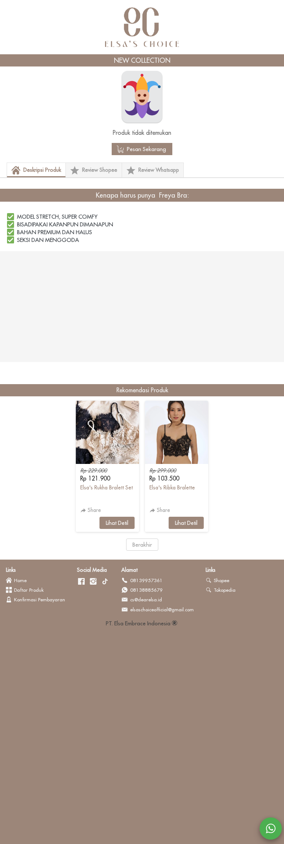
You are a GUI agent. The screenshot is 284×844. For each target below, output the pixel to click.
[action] (271, 828)
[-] (81, 582)
